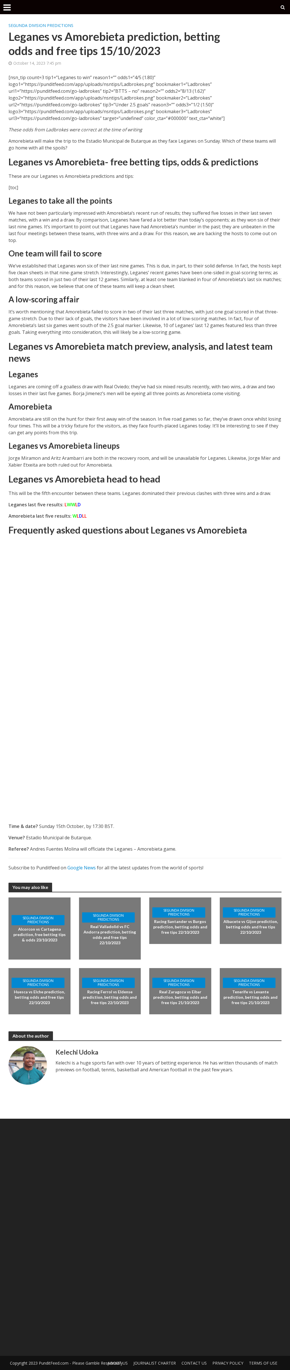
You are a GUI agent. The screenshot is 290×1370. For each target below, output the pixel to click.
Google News (81, 868)
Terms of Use (263, 1363)
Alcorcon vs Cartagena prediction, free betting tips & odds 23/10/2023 (39, 934)
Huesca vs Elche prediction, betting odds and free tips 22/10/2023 (39, 997)
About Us (118, 1363)
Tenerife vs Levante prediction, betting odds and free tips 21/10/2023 (250, 997)
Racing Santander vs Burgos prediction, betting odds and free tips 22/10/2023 (180, 927)
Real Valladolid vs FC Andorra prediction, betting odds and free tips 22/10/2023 (110, 934)
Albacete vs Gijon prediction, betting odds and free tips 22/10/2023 (250, 927)
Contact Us (194, 1363)
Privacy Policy (227, 1363)
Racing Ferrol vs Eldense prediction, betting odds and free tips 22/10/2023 (110, 997)
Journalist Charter (154, 1363)
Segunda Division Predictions (40, 25)
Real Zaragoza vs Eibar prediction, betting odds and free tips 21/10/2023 (180, 997)
